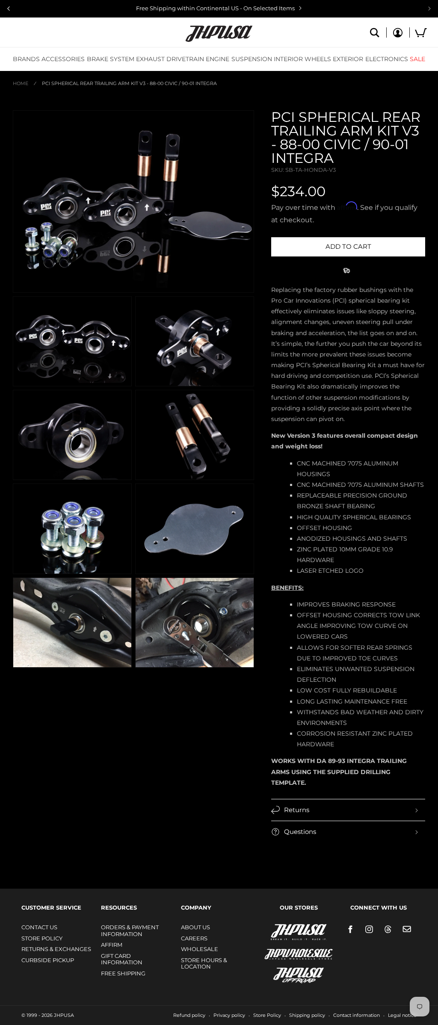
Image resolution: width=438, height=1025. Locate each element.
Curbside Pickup (47, 960)
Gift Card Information (121, 959)
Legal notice (402, 1015)
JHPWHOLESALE (280, 948)
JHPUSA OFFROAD (286, 973)
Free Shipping (123, 973)
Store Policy (41, 938)
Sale (417, 59)
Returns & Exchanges (56, 948)
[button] (26, 59)
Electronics (386, 59)
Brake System (110, 59)
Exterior (348, 59)
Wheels (318, 59)
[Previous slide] (8, 8)
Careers (194, 938)
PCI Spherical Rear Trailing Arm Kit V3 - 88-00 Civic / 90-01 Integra (129, 83)
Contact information (356, 1015)
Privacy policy (229, 1015)
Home (20, 83)
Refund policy (189, 1015)
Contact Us (39, 927)
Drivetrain (185, 59)
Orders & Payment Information (130, 930)
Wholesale (199, 948)
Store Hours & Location (204, 963)
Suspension (251, 59)
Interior (288, 59)
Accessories (63, 59)
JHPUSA (275, 931)
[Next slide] (429, 8)
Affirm (111, 944)
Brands (26, 59)
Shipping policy (307, 1015)
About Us (195, 927)
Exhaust (150, 59)
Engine (217, 59)
